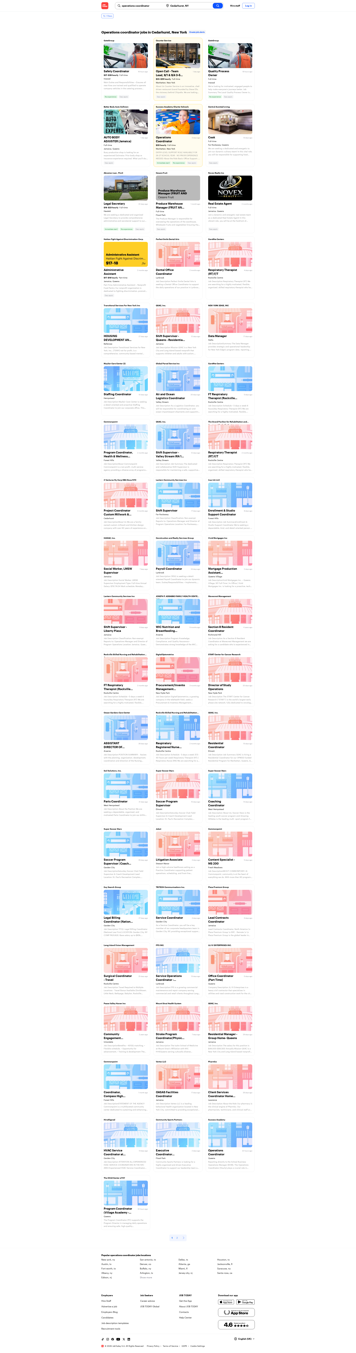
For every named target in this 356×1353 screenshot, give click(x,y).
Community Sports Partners (169, 1119)
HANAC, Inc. (109, 538)
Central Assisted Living (219, 107)
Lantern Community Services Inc (171, 480)
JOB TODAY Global (149, 1306)
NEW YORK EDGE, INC (218, 305)
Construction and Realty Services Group (175, 538)
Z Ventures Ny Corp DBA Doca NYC (120, 480)
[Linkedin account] (129, 1339)
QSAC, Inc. (161, 305)
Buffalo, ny (145, 1268)
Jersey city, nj (185, 1273)
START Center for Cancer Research (224, 654)
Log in (248, 5)
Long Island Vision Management (119, 945)
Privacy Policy (153, 1346)
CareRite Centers (216, 239)
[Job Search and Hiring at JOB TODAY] (104, 5)
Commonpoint (111, 422)
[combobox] (142, 6)
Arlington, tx (146, 1273)
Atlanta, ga (184, 1264)
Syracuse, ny (224, 1268)
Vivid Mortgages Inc (217, 538)
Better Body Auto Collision (116, 107)
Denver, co (145, 1264)
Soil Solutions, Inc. (112, 771)
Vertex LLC (161, 1061)
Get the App (185, 1301)
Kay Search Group (112, 887)
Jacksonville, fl (224, 1264)
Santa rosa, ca (224, 1273)
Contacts (184, 1312)
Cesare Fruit (161, 173)
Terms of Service (170, 1346)
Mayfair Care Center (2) (115, 363)
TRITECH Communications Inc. (170, 887)
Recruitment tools (110, 1328)
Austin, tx (106, 1264)
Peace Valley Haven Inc (115, 1003)
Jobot (158, 829)
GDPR (184, 1346)
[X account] (124, 1339)
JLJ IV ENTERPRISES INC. (219, 945)
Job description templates (115, 1323)
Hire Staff (106, 1301)
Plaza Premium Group (218, 887)
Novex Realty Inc (216, 173)
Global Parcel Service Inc (168, 363)
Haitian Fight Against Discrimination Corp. (124, 239)
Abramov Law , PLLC (113, 173)
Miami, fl (183, 1268)
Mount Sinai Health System (168, 1003)
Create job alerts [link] (197, 32)
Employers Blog (109, 1312)
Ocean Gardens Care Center (117, 712)
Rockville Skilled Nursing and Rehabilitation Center (124, 655)
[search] (218, 5)
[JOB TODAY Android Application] (245, 1302)
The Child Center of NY (114, 1178)
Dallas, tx (183, 1259)
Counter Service (163, 40)
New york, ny (108, 1259)
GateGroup (109, 40)
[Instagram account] (107, 1339)
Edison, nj (106, 1277)
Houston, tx (223, 1259)
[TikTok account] (102, 1339)
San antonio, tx (148, 1259)
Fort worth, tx (108, 1268)
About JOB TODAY (188, 1306)
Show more (146, 1277)
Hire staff (235, 5)
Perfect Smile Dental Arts (167, 239)
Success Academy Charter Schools (172, 107)
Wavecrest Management (219, 596)
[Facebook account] (112, 1339)
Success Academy (216, 1119)
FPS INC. (160, 945)
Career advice (147, 1301)
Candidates (107, 1317)
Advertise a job (109, 1306)
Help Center (185, 1317)
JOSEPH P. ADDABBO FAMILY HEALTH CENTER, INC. (177, 597)
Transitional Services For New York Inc (122, 305)
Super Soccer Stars (165, 771)
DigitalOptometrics (165, 654)
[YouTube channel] (118, 1339)
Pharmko (212, 1061)
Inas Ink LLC (214, 480)
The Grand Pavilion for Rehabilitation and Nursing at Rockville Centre (227, 422)
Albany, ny (106, 1273)
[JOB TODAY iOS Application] (226, 1302)
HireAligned (109, 1119)
